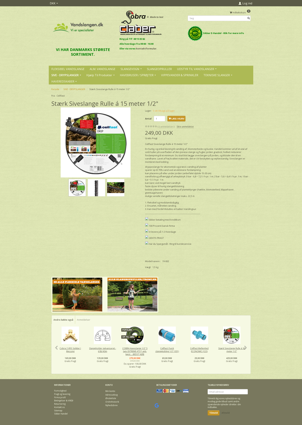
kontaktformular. (146, 48)
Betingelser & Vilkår (63, 400)
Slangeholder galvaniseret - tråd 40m (102, 350)
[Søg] (248, 18)
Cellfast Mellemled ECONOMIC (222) (199, 350)
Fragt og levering (62, 394)
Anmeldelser (83, 319)
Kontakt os (59, 407)
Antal (148, 118)
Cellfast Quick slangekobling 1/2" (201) (167, 350)
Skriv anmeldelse (185, 126)
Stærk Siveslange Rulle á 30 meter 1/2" (231, 350)
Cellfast (61, 95)
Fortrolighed (60, 390)
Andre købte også (63, 319)
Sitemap (58, 410)
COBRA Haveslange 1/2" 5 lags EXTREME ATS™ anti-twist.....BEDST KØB (135, 351)
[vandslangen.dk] (78, 26)
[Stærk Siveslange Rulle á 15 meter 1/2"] (96, 142)
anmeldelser (166, 126)
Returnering (60, 403)
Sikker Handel (61, 413)
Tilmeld (213, 412)
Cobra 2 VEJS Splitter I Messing (70, 350)
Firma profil (60, 397)
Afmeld (226, 412)
